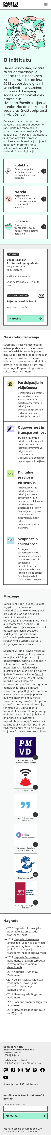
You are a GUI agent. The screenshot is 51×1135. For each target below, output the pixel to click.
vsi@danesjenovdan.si (15, 1060)
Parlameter (14, 975)
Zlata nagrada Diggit (26, 994)
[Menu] (46, 4)
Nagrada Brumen (24, 971)
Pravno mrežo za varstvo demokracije (24, 652)
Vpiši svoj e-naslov (17, 307)
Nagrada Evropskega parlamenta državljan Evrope (24, 959)
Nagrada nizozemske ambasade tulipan (23, 941)
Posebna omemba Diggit (29, 1002)
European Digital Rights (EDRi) (21, 691)
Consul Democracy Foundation (23, 676)
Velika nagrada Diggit (27, 979)
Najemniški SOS (28, 724)
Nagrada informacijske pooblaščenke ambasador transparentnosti (24, 931)
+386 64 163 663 (11, 1063)
